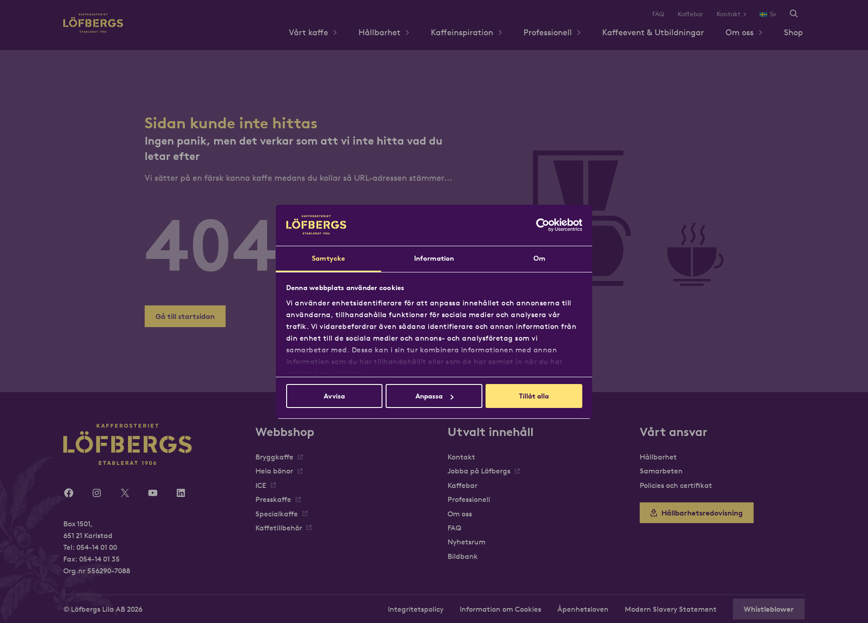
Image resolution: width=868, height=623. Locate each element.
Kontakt (729, 14)
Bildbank (463, 556)
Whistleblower (769, 609)
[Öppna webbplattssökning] (794, 14)
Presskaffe (273, 499)
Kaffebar (690, 14)
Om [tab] (539, 258)
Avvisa (334, 396)
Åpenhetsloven (583, 609)
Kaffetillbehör (278, 527)
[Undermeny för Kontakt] (748, 14)
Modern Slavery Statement (671, 609)
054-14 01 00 (96, 547)
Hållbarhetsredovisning (702, 512)
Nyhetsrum (467, 541)
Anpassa (429, 396)
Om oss (740, 32)
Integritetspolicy (415, 609)
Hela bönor (274, 470)
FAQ (658, 14)
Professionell (548, 32)
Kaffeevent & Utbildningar (653, 32)
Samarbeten (661, 470)
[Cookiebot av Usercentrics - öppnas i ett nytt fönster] (542, 225)
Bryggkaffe (274, 456)
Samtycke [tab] (328, 258)
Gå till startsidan (185, 316)
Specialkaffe (276, 513)
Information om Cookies (500, 609)
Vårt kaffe (308, 32)
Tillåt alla (534, 396)
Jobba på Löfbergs (479, 470)
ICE (260, 485)
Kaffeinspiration (462, 32)
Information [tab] (434, 258)
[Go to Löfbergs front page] (93, 30)
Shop (793, 32)
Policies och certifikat (676, 485)
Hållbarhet (380, 32)
